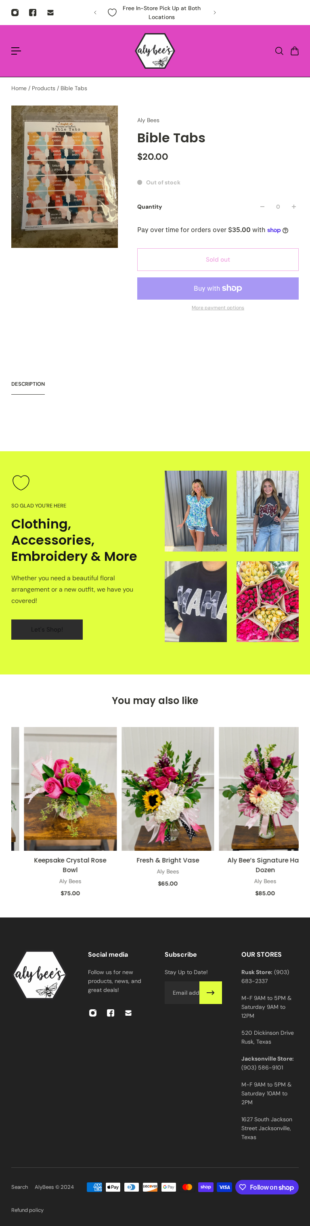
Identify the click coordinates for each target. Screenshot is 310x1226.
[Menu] (16, 51)
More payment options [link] (218, 307)
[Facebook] (33, 12)
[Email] (50, 12)
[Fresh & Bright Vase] (157, 789)
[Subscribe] (210, 992)
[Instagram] (15, 12)
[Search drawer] (279, 51)
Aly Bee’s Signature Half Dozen (254, 865)
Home (19, 88)
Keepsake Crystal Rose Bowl (60, 865)
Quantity (149, 206)
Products (44, 88)
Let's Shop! (47, 630)
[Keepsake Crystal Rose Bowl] (60, 789)
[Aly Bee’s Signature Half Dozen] (254, 789)
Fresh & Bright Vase (157, 860)
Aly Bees (148, 120)
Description (28, 383)
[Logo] (155, 51)
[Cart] (294, 51)
